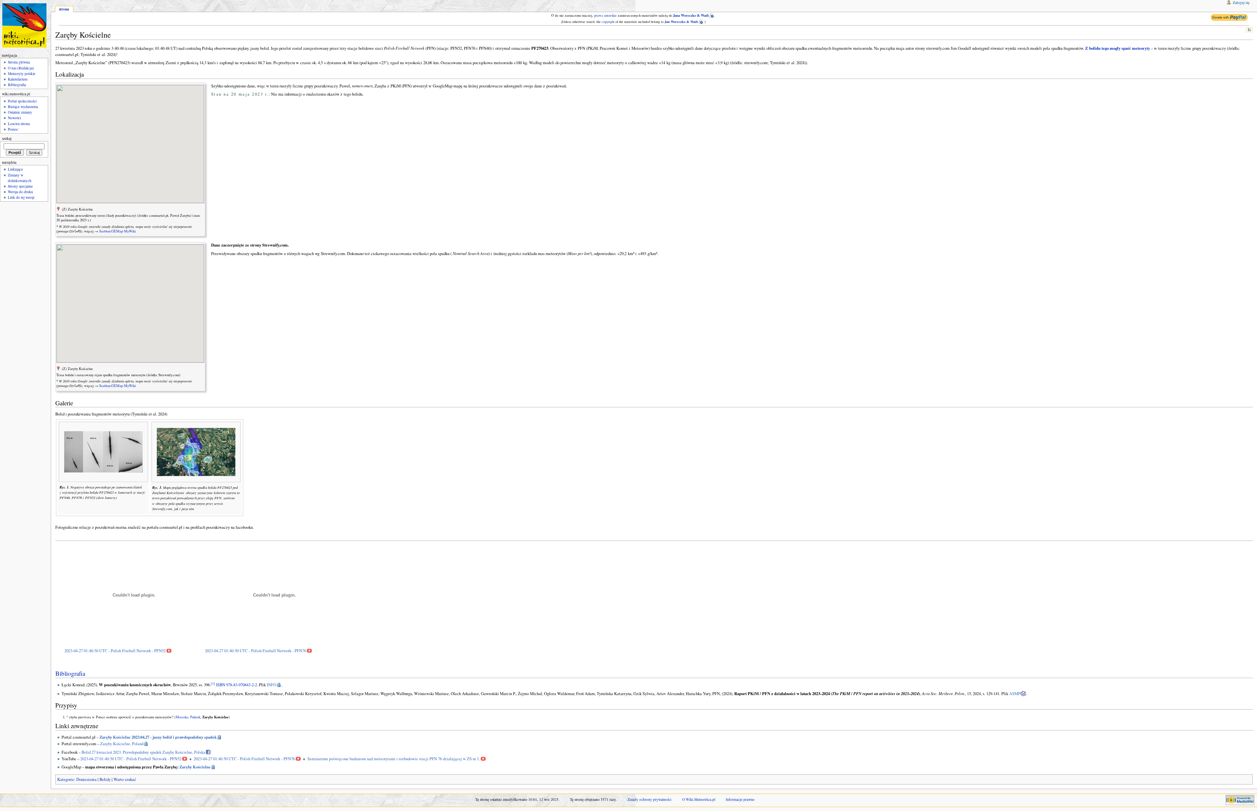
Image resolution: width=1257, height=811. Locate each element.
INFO (271, 685)
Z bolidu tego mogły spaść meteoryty (1117, 48)
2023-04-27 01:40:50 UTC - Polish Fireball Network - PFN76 (255, 651)
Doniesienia (86, 779)
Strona (64, 9)
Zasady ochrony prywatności (649, 799)
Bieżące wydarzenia (23, 106)
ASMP (1014, 693)
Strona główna (19, 62)
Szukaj (6, 138)
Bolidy (105, 779)
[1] (213, 683)
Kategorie (65, 779)
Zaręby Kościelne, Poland (121, 743)
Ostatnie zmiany (20, 112)
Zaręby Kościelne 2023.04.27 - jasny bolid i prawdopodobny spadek (158, 737)
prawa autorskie (605, 15)
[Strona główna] (25, 25)
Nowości (14, 117)
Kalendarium (17, 79)
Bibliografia (70, 673)
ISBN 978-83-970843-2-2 (236, 685)
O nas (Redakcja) (21, 67)
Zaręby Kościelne (194, 767)
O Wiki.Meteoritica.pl (698, 799)
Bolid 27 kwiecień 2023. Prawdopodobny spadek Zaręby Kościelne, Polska (143, 752)
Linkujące (15, 169)
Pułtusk (195, 717)
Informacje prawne (740, 799)
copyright (608, 21)
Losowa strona (19, 123)
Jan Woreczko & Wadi (681, 21)
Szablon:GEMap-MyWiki (117, 231)
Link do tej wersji (21, 197)
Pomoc (13, 129)
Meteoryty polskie (21, 73)
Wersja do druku (20, 191)
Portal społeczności (22, 101)
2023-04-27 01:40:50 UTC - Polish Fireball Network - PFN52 (115, 651)
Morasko (182, 717)
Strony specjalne (20, 186)
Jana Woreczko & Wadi (691, 15)
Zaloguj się (1241, 2)
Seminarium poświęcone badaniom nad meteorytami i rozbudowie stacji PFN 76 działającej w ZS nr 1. (393, 759)
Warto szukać (125, 779)
